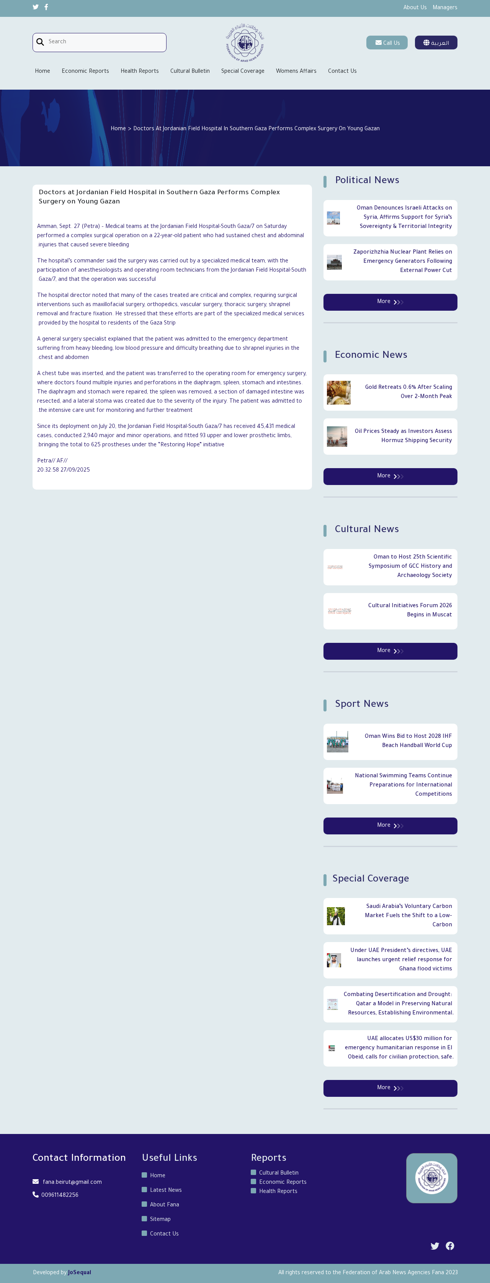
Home (42, 72)
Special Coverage (243, 72)
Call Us (391, 44)
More (383, 302)
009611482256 (59, 1196)
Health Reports (140, 72)
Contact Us (342, 72)
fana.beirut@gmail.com (72, 1183)
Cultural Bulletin (190, 72)
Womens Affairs (296, 72)
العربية (439, 44)
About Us (415, 8)
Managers (445, 8)
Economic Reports (85, 72)
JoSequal (79, 1273)
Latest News (166, 1191)
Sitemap (160, 1220)
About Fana (164, 1206)
